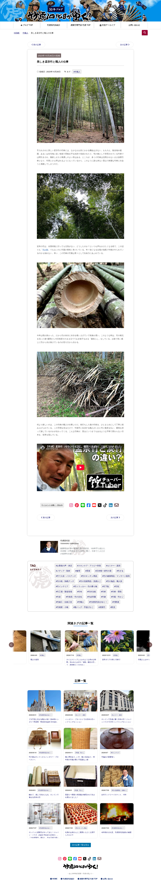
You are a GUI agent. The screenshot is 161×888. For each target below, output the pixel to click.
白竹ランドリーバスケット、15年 (113, 794)
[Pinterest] (77, 505)
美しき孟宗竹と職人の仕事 (52, 61)
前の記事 (37, 44)
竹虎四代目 (65, 540)
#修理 (77, 570)
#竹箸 (103, 596)
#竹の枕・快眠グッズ (65, 581)
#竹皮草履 (91, 596)
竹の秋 (45, 249)
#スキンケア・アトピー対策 (89, 565)
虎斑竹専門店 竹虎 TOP (81, 25)
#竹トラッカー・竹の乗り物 (85, 586)
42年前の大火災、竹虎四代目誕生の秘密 (116, 832)
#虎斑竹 (102, 607)
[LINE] (83, 505)
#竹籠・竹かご (117, 596)
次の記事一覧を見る (80, 845)
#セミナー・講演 (113, 565)
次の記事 (124, 44)
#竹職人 (77, 71)
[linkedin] (111, 505)
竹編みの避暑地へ (108, 757)
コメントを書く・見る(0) (53, 505)
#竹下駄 (105, 586)
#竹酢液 (115, 602)
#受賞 (87, 570)
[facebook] (88, 505)
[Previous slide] (11, 644)
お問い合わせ (134, 25)
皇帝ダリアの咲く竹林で (111, 659)
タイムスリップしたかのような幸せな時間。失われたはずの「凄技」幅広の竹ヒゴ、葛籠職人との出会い (81, 662)
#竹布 (79, 591)
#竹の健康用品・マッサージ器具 (116, 576)
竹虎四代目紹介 (53, 25)
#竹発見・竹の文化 (74, 596)
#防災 (112, 607)
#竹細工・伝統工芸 (64, 602)
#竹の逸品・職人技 (114, 581)
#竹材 (103, 591)
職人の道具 (35, 659)
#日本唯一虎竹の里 (103, 570)
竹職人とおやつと (144, 659)
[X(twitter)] (99, 505)
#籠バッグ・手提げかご (83, 607)
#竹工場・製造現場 (64, 591)
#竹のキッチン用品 (89, 576)
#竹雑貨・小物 (62, 607)
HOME (54, 878)
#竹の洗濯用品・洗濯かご (90, 581)
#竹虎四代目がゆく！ (98, 602)
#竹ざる (120, 570)
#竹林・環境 (116, 591)
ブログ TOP (27, 25)
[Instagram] (71, 505)
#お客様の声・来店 (64, 565)
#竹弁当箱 (91, 591)
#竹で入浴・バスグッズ (66, 576)
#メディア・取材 (63, 570)
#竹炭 (58, 596)
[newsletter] (116, 505)
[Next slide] (149, 644)
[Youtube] (94, 505)
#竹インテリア (62, 586)
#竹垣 (116, 586)
